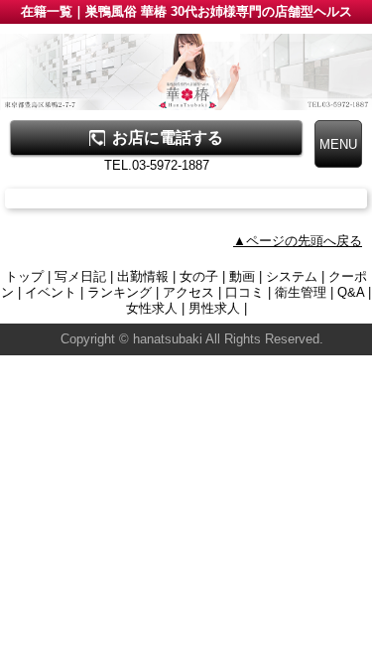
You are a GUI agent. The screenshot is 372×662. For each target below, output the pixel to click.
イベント (50, 292)
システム (291, 276)
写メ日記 (80, 276)
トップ (24, 276)
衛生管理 (300, 292)
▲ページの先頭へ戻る (297, 240)
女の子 (199, 276)
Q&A (350, 292)
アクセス (188, 292)
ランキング (119, 292)
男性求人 (214, 308)
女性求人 (152, 308)
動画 (242, 276)
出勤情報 (143, 276)
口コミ (244, 292)
